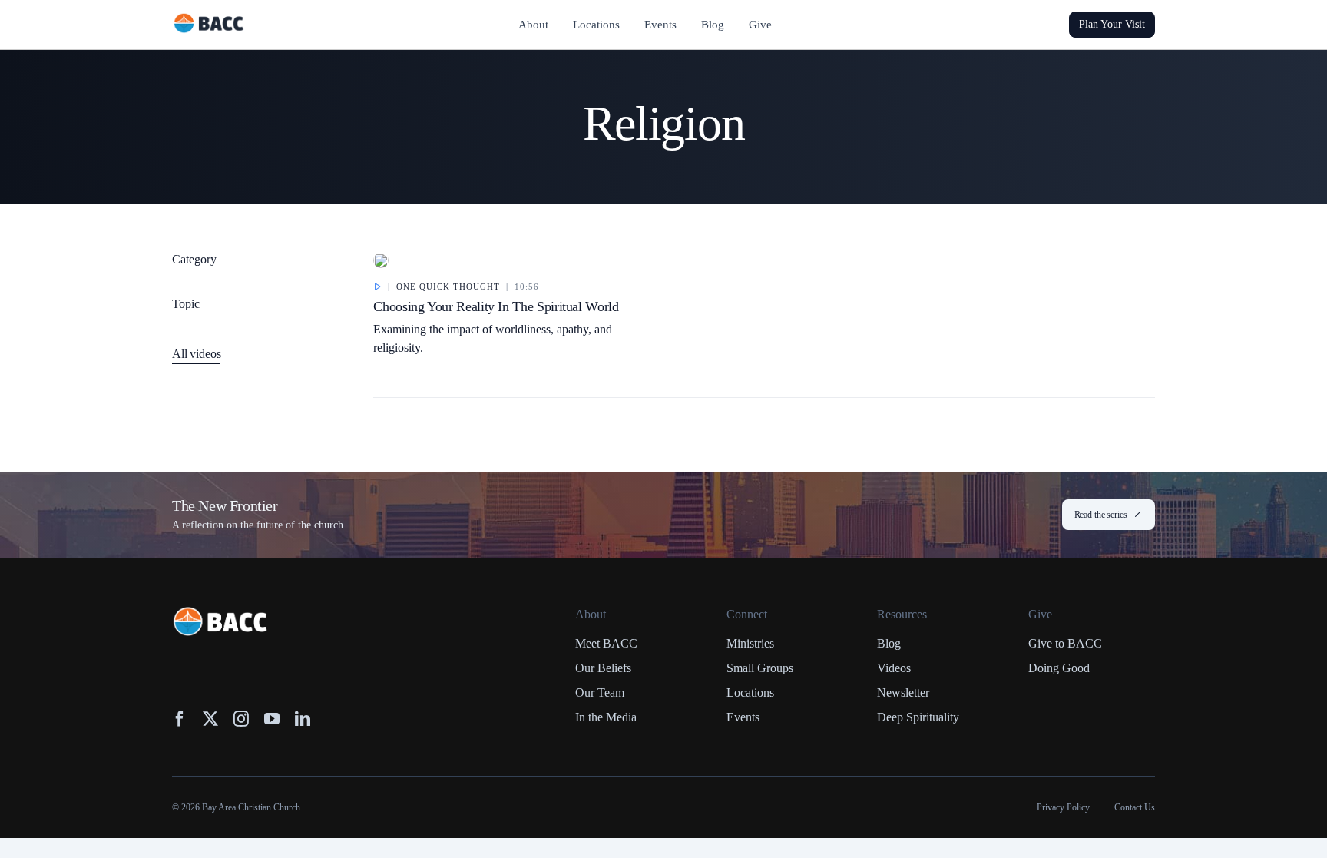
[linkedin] (302, 719)
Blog (889, 643)
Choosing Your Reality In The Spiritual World (495, 306)
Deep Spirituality (918, 717)
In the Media (606, 717)
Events (742, 717)
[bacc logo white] (221, 613)
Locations (750, 692)
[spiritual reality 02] (381, 259)
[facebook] (179, 719)
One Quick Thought (448, 286)
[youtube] (272, 719)
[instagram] (241, 719)
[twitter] (210, 719)
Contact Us (1134, 807)
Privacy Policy (1063, 807)
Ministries (750, 643)
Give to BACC (1065, 643)
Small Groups (759, 667)
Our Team (599, 692)
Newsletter (903, 692)
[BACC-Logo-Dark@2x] (209, 19)
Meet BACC (606, 643)
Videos (894, 667)
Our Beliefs (603, 667)
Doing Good (1059, 667)
